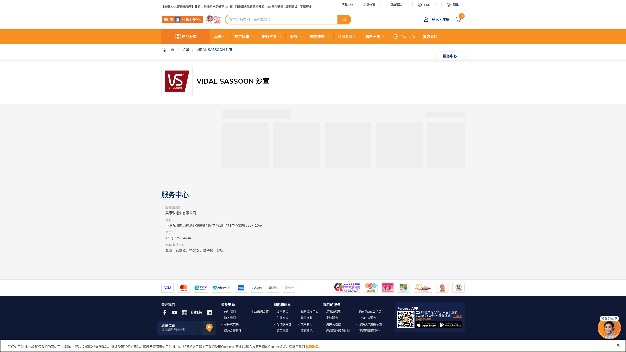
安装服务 (332, 318)
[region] (313, 346)
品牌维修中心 (309, 312)
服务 (293, 36)
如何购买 (282, 312)
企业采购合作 (260, 312)
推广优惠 (242, 36)
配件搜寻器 (284, 324)
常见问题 (307, 318)
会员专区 (345, 36)
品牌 (218, 36)
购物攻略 (317, 36)
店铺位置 (369, 5)
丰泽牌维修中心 (369, 331)
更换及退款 (333, 324)
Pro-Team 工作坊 (370, 312)
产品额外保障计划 (338, 331)
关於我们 (230, 312)
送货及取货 (333, 312)
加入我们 (230, 318)
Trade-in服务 (367, 318)
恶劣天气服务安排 (371, 324)
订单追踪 (396, 5)
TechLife (408, 36)
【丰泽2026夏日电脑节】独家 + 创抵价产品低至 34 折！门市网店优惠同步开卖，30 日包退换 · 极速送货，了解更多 (236, 5)
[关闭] (618, 345)
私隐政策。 (314, 347)
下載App (347, 5)
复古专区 (430, 36)
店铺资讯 (307, 331)
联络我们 (307, 324)
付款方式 (282, 318)
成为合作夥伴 (233, 331)
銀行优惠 (269, 36)
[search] (344, 19)
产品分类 (189, 36)
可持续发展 (231, 324)
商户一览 (372, 36)
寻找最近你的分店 (173, 330)
